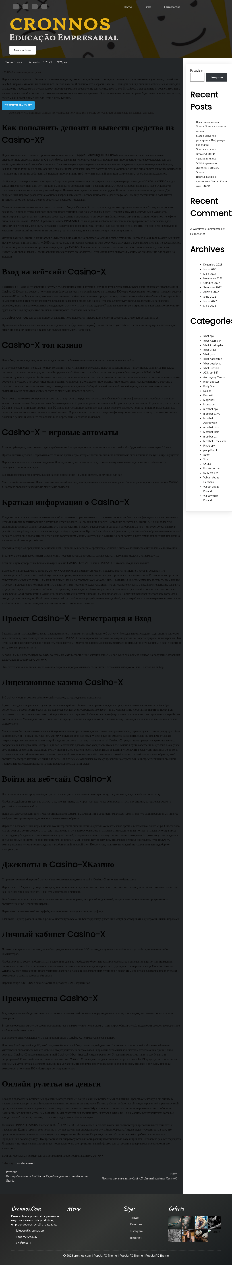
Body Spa (209, 386)
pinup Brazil (210, 450)
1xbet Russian (211, 368)
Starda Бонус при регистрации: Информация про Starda (210, 140)
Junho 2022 (210, 301)
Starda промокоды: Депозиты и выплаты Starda (207, 167)
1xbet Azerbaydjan (213, 345)
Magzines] (209, 399)
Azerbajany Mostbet (215, 377)
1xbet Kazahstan (212, 358)
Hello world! (197, 233)
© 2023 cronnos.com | (78, 1255)
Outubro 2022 (211, 282)
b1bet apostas (211, 381)
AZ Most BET (211, 372)
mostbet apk (210, 408)
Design (207, 390)
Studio (207, 463)
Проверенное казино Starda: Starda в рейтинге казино (211, 126)
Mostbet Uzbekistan (215, 441)
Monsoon (209, 404)
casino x (70, 305)
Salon (206, 454)
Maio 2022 (209, 305)
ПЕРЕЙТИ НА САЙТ (18, 105)
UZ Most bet (210, 472)
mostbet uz (210, 436)
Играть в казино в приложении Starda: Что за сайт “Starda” (211, 181)
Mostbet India (211, 431)
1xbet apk (208, 335)
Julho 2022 (209, 296)
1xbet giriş (209, 354)
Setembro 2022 (212, 287)
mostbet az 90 (212, 413)
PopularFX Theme (105, 1255)
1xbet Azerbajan (212, 340)
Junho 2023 (210, 269)
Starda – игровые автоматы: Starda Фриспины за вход (206, 154)
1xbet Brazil (209, 349)
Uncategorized (25, 1163)
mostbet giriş (211, 427)
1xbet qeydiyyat (212, 363)
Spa (205, 459)
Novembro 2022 (212, 278)
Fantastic (208, 395)
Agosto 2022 (211, 291)
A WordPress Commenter (205, 228)
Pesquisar (196, 70)
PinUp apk (209, 445)
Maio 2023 (209, 273)
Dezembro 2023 (212, 264)
